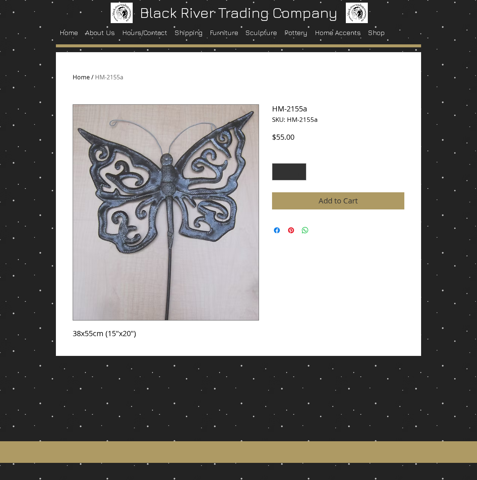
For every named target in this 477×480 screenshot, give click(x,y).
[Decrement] (279, 172)
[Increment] (299, 172)
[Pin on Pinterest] (291, 230)
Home (81, 77)
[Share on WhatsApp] (305, 230)
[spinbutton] (289, 172)
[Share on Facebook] (276, 230)
